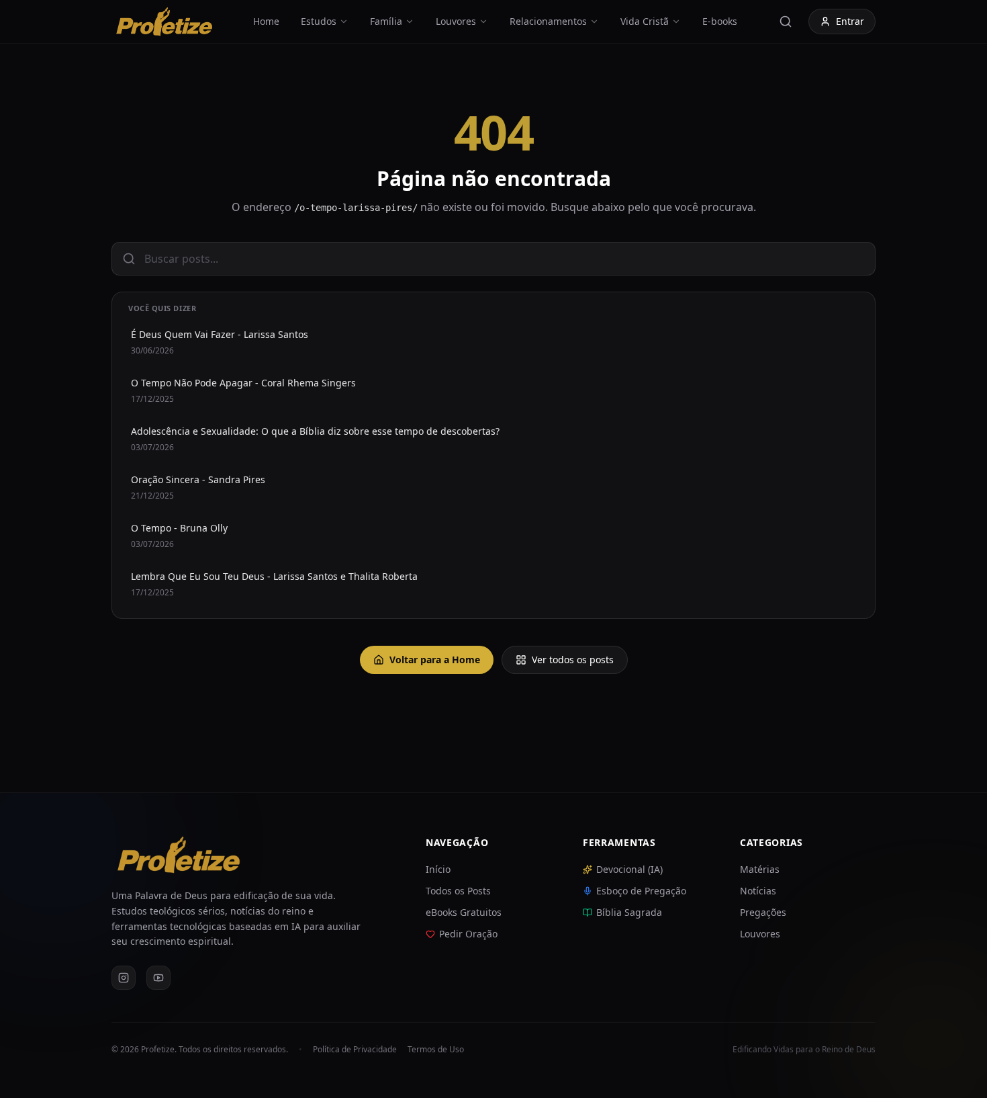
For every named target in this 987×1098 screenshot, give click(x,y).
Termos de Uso (436, 1049)
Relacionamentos (548, 21)
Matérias (760, 869)
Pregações (763, 912)
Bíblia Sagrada (629, 912)
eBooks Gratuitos (464, 912)
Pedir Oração (468, 933)
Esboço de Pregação (641, 890)
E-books (719, 21)
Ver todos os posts (573, 659)
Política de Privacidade (355, 1049)
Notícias (758, 890)
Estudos (318, 21)
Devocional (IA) (629, 869)
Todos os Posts (458, 890)
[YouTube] (158, 978)
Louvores (456, 21)
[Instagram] (123, 978)
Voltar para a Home (434, 659)
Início (438, 869)
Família (386, 21)
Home (266, 21)
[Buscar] (785, 21)
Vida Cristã (644, 21)
